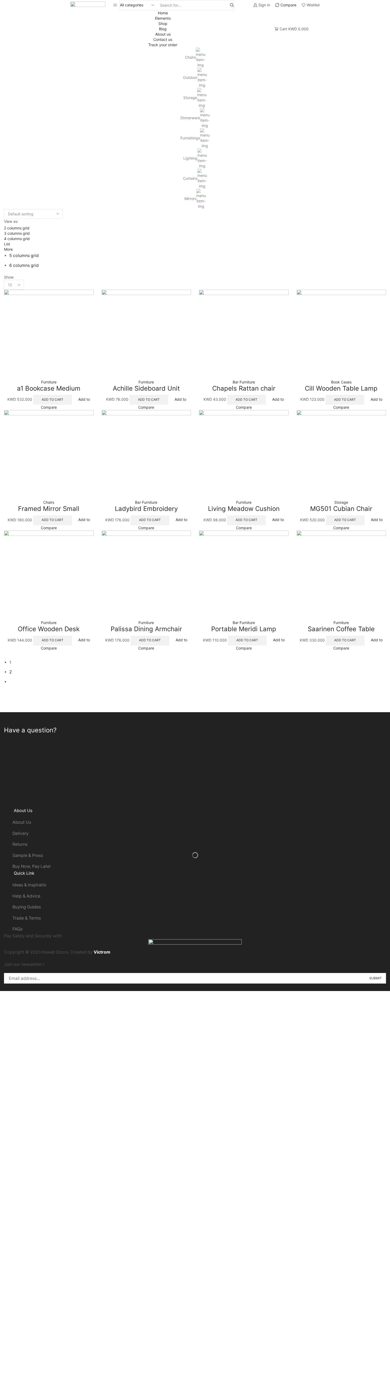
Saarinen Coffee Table (341, 629)
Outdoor (190, 77)
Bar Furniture (244, 382)
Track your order (162, 44)
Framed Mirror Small (48, 509)
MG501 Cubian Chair (341, 509)
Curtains (190, 178)
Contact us (162, 39)
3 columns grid (17, 233)
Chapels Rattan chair (243, 388)
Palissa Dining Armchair (146, 629)
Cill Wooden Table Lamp (341, 388)
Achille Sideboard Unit (146, 388)
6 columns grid (24, 265)
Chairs (190, 57)
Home (163, 13)
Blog (163, 29)
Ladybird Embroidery (146, 509)
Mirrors (190, 198)
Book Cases (341, 382)
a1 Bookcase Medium (48, 388)
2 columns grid (16, 228)
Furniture (49, 382)
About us (163, 34)
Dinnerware (190, 118)
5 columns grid (24, 255)
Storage (190, 97)
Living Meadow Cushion (244, 509)
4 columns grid (17, 238)
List (7, 244)
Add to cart (87, 375)
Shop (162, 23)
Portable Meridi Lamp (243, 629)
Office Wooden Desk (49, 629)
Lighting (190, 158)
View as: (11, 221)
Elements (163, 18)
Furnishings (190, 138)
